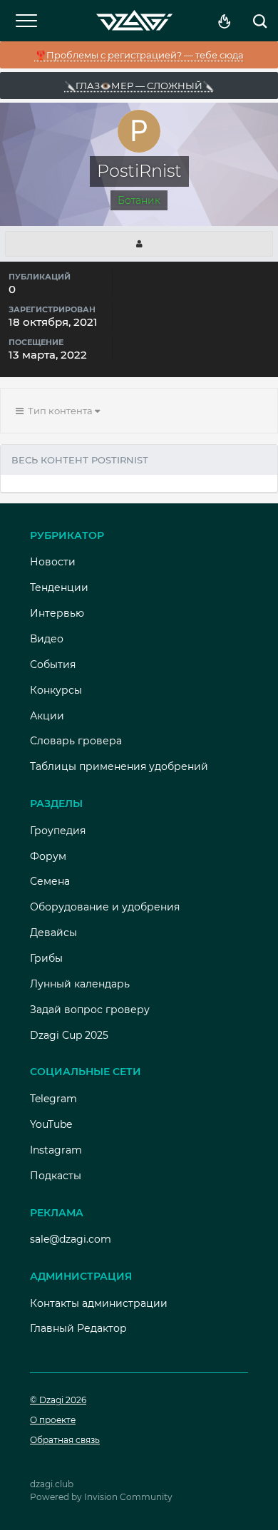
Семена (50, 881)
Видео (46, 638)
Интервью (57, 613)
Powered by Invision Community (101, 1497)
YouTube (51, 1124)
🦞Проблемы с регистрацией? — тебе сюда (139, 55)
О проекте (53, 1420)
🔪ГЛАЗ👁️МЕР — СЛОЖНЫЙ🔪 (139, 85)
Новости (53, 561)
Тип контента (59, 410)
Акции (47, 715)
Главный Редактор (78, 1328)
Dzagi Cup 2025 (69, 1035)
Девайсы (53, 932)
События (53, 664)
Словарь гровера (76, 740)
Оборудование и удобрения (105, 906)
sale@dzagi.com (70, 1239)
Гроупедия (58, 830)
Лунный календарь (80, 983)
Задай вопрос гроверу (90, 1009)
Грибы (46, 958)
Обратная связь (65, 1439)
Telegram (53, 1098)
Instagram (56, 1150)
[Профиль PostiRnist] (139, 244)
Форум (48, 856)
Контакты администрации (99, 1303)
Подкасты (55, 1175)
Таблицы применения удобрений (119, 766)
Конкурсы (56, 690)
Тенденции (59, 587)
